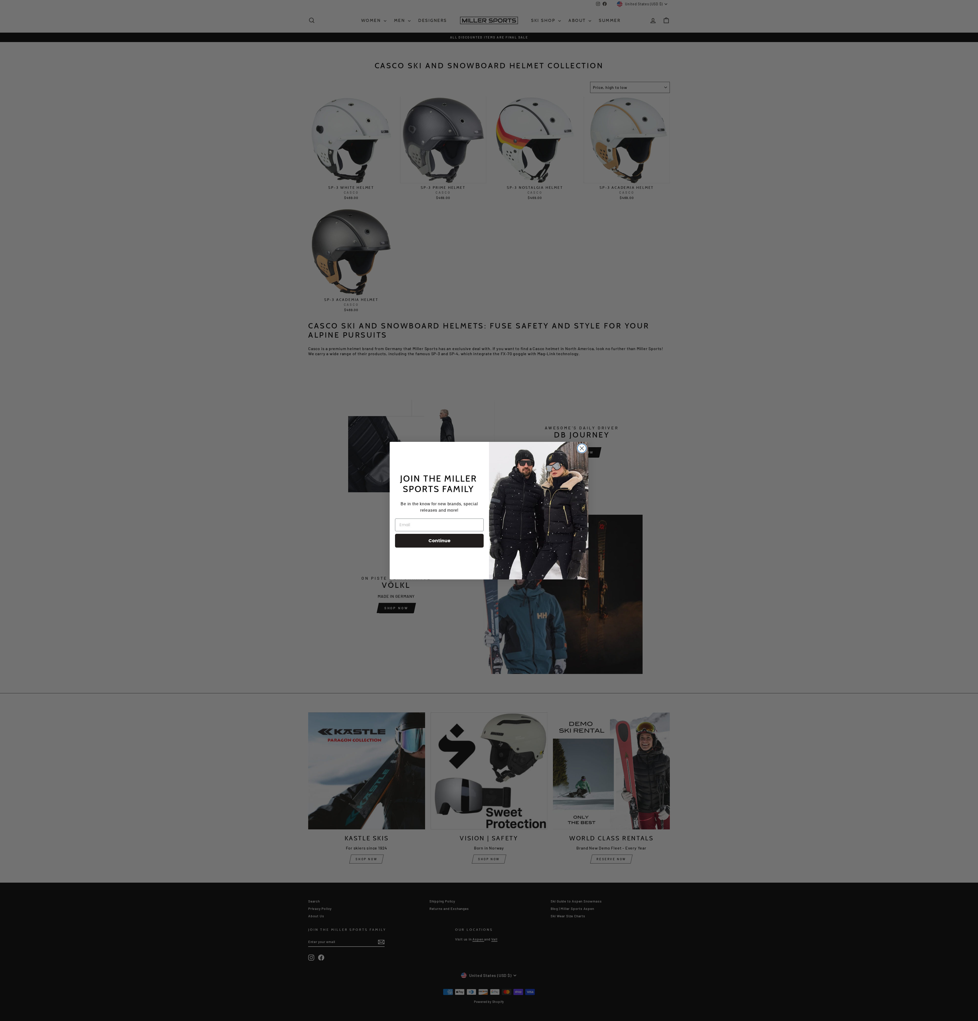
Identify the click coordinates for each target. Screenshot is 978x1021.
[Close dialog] (581, 448)
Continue (439, 540)
